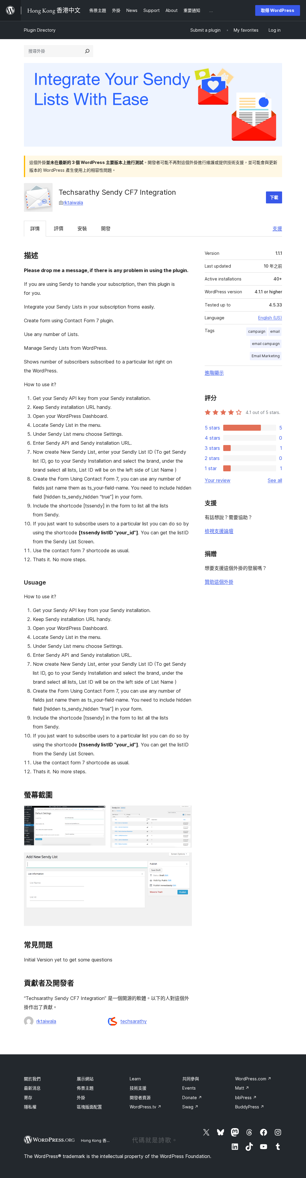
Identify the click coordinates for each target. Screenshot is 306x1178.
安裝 (82, 228)
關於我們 (32, 1078)
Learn (135, 1078)
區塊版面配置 (89, 1106)
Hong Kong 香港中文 (99, 1140)
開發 (106, 228)
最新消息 (32, 1087)
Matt (242, 1087)
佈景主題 (85, 1087)
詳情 (35, 228)
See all (275, 480)
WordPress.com (253, 1078)
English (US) (270, 317)
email (275, 331)
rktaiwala (73, 202)
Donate (192, 1097)
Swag (190, 1106)
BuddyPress (249, 1106)
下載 (274, 197)
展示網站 (85, 1078)
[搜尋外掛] (87, 51)
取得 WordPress (277, 10)
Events (189, 1087)
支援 (277, 228)
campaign (256, 331)
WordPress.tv (145, 1106)
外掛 (81, 1097)
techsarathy (133, 1021)
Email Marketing (266, 356)
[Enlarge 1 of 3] (97, 814)
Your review (217, 480)
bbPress (246, 1097)
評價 (58, 228)
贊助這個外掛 (219, 582)
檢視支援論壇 (219, 531)
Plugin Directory (40, 30)
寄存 (28, 1097)
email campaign (266, 343)
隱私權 (30, 1106)
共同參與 (190, 1078)
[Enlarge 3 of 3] (184, 860)
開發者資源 (140, 1097)
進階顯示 (214, 373)
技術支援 (138, 1087)
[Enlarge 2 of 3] (184, 814)
